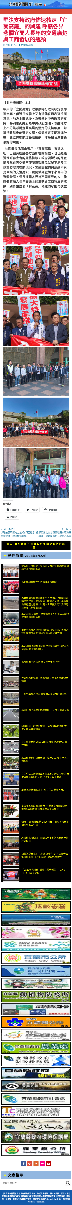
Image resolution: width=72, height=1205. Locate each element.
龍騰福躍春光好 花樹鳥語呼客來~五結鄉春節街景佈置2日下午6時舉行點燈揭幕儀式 (44, 855)
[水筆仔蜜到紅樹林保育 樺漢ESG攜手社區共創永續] (11, 763)
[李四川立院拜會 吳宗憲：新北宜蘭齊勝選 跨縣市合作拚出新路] (11, 571)
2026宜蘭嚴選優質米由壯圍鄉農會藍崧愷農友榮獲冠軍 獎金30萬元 (45, 647)
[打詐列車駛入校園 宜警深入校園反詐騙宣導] (11, 699)
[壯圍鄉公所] (36, 1040)
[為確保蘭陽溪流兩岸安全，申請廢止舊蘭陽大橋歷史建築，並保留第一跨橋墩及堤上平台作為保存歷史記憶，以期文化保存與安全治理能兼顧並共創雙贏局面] (11, 603)
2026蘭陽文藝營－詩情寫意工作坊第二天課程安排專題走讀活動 (45, 615)
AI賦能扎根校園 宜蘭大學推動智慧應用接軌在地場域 (44, 839)
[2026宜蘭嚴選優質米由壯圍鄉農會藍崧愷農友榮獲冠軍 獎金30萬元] (11, 651)
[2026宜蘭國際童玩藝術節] (36, 899)
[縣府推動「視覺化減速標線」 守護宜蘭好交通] (11, 715)
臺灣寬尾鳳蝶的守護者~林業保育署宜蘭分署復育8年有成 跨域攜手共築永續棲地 (44, 807)
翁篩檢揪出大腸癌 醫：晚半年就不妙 (40, 661)
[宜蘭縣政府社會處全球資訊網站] (36, 1104)
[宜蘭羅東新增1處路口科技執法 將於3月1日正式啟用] (11, 747)
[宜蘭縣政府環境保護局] (36, 1142)
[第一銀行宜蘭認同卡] (36, 1014)
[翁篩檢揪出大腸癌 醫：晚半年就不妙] (11, 667)
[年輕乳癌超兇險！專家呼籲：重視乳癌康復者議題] (11, 683)
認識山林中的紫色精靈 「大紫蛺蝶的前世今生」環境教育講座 (44, 727)
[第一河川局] (36, 976)
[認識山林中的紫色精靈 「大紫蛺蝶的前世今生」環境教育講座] (11, 731)
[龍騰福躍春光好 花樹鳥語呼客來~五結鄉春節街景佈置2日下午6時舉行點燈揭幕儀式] (11, 859)
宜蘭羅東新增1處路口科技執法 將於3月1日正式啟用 (44, 743)
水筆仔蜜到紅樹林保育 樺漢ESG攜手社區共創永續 (44, 759)
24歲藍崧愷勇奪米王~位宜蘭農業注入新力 (43, 789)
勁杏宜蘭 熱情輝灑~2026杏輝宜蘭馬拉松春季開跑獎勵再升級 (45, 823)
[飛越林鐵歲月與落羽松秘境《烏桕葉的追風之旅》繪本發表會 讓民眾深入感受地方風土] (11, 635)
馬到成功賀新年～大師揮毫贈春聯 (39, 581)
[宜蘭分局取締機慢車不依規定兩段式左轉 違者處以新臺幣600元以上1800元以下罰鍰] (11, 779)
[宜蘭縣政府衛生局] (36, 1078)
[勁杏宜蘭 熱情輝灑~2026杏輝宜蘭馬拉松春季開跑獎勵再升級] (11, 827)
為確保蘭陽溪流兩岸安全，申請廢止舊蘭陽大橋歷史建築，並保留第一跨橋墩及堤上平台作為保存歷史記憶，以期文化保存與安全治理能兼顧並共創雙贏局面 (44, 602)
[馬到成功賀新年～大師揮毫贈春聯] (11, 587)
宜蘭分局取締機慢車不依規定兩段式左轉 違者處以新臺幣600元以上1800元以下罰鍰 (45, 775)
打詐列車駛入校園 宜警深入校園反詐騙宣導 (44, 693)
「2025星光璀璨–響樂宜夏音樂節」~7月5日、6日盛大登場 (43, 871)
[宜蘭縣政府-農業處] (36, 1052)
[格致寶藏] (36, 912)
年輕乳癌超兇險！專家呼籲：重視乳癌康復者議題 (44, 679)
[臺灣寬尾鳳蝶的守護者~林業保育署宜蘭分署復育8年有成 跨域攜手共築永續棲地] (11, 811)
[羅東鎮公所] (36, 1155)
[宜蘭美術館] (36, 924)
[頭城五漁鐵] (36, 950)
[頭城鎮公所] (36, 1116)
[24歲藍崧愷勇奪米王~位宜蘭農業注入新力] (11, 795)
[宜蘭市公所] (36, 963)
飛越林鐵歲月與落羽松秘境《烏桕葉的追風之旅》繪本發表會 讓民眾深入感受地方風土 (44, 631)
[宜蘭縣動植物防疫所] (36, 1001)
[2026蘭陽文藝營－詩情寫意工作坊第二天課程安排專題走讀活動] (11, 619)
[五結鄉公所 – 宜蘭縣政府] (36, 1027)
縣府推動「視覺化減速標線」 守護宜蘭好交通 (45, 709)
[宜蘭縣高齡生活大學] (36, 988)
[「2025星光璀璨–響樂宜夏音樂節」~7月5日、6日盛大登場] (11, 875)
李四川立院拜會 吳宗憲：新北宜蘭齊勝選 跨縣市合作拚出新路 (45, 567)
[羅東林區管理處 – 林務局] (36, 1091)
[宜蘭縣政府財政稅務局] (36, 1065)
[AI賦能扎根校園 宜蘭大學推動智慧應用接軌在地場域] (11, 843)
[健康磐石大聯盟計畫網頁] (36, 937)
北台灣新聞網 (27, 45)
